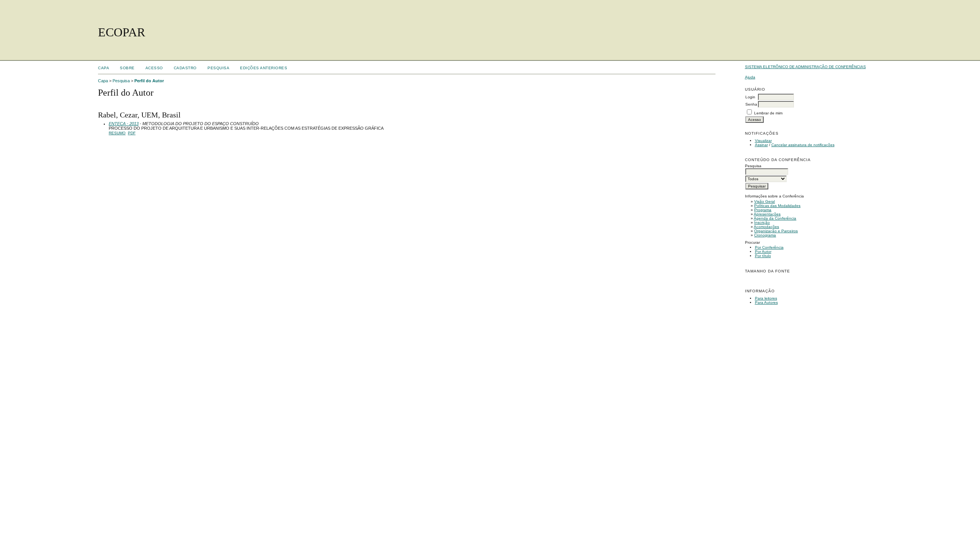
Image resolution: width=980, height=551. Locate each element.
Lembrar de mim (768, 113)
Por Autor (763, 251)
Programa (762, 210)
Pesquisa (218, 68)
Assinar (761, 145)
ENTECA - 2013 (124, 123)
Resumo (117, 133)
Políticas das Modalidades (777, 206)
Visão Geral (764, 201)
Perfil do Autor (149, 80)
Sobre (127, 68)
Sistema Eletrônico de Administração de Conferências (805, 67)
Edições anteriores (263, 68)
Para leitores (766, 298)
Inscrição (762, 222)
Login (750, 97)
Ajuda (750, 77)
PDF (132, 133)
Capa (103, 68)
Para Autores (766, 302)
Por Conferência (769, 247)
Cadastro (185, 68)
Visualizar (763, 141)
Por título (763, 256)
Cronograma (765, 235)
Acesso (154, 68)
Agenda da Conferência (775, 218)
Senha (751, 104)
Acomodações (766, 227)
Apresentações (767, 214)
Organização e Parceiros (776, 231)
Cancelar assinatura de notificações (803, 145)
